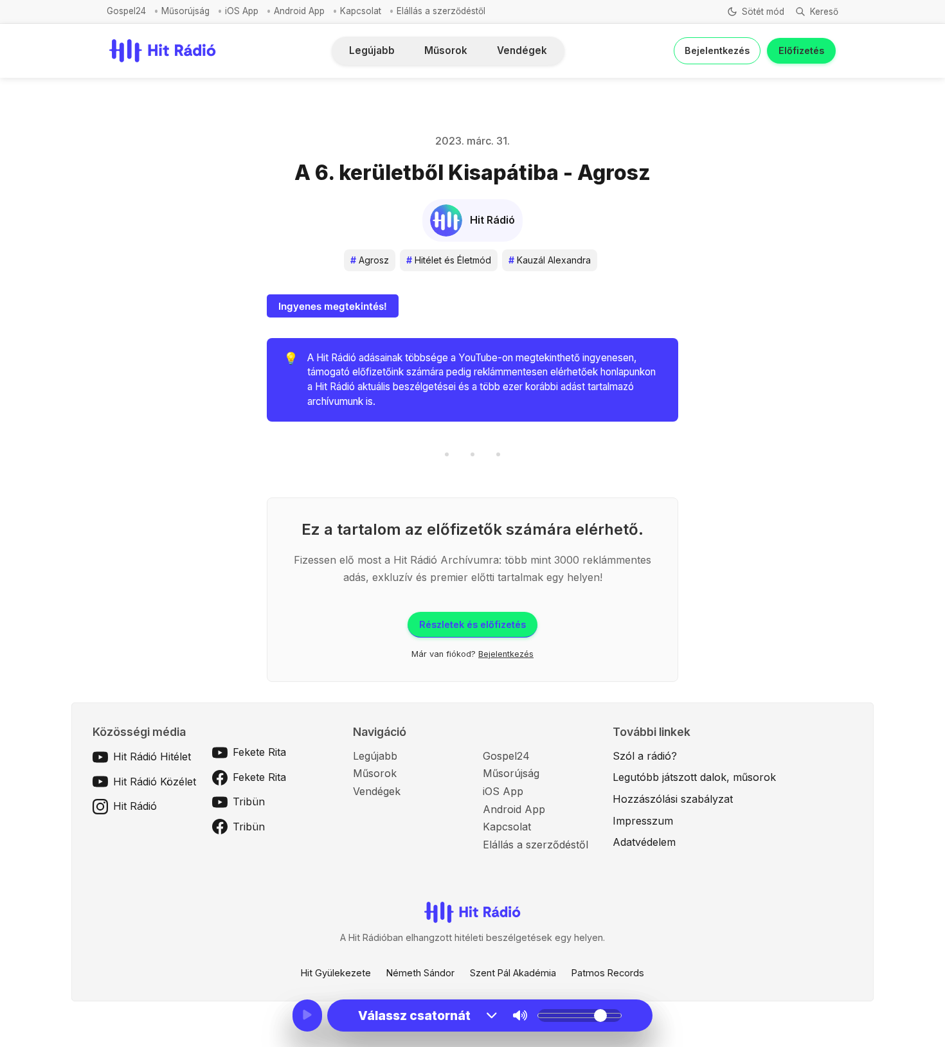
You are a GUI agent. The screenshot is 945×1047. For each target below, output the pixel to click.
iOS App (241, 11)
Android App (299, 11)
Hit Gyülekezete (336, 972)
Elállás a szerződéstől (441, 11)
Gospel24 (126, 11)
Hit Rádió (135, 806)
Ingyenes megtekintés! (332, 306)
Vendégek (522, 50)
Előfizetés (801, 50)
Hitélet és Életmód (448, 260)
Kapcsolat (360, 11)
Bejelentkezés (717, 50)
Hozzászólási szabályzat (673, 798)
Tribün (249, 801)
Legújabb (372, 50)
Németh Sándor (420, 972)
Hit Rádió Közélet (154, 781)
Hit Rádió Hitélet (152, 756)
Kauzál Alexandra (550, 260)
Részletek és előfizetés (472, 624)
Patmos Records (608, 972)
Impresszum (643, 820)
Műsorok (445, 50)
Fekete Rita (259, 752)
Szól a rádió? (645, 755)
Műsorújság (185, 11)
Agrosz (369, 260)
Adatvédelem (644, 842)
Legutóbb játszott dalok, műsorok (694, 777)
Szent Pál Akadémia (513, 972)
